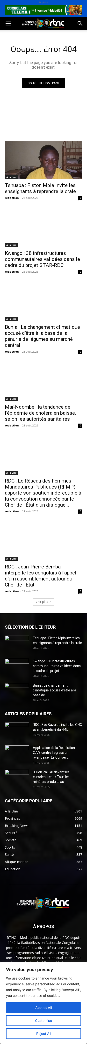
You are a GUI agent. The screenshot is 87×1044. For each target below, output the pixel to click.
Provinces (44, 70)
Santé (9, 47)
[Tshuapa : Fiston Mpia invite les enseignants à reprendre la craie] (43, 160)
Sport (55, 35)
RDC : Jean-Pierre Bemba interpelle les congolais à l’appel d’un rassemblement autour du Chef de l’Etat (40, 576)
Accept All (43, 1007)
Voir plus (42, 602)
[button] (8, 23)
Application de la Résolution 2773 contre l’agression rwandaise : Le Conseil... (54, 752)
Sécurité (32, 59)
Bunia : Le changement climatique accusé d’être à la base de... (54, 690)
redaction (12, 198)
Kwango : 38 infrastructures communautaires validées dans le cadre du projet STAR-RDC (42, 259)
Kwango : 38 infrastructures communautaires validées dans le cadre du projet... (57, 666)
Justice (10, 59)
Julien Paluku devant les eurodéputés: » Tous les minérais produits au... (51, 777)
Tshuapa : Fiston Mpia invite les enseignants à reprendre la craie (40, 188)
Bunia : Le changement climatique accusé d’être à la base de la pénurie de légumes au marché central (42, 336)
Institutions (16, 70)
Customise (43, 1020)
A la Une (11, 177)
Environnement (37, 47)
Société (36, 35)
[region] (43, 1003)
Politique (13, 35)
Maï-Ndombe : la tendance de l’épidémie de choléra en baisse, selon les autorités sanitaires (40, 413)
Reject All (43, 1033)
